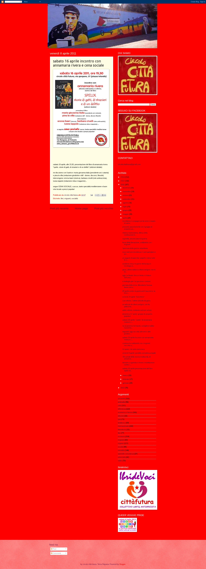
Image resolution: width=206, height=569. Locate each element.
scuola (120, 447)
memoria (121, 436)
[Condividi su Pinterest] (105, 195)
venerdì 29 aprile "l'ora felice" (133, 297)
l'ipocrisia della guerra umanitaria (135, 248)
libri (62, 198)
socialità (75, 198)
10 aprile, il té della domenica (133, 349)
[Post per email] (91, 195)
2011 (123, 185)
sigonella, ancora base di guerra (134, 239)
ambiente (121, 399)
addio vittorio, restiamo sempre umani (137, 310)
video (120, 461)
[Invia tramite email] (96, 195)
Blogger (122, 564)
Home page (81, 208)
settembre (127, 199)
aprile (125, 218)
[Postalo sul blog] (98, 195)
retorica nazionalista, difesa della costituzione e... (134, 234)
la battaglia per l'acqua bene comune (136, 281)
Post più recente (59, 208)
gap (119, 419)
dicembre (127, 188)
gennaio (126, 383)
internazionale (123, 426)
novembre (127, 191)
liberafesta (122, 430)
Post (54, 549)
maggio (126, 214)
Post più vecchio (103, 208)
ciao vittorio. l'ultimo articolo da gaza (136, 301)
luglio (125, 207)
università (121, 457)
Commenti (56, 553)
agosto (126, 203)
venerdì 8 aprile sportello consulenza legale (139, 353)
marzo (125, 375)
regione (121, 443)
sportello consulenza (126, 454)
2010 (123, 388)
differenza (122, 409)
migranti (67, 198)
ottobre (126, 195)
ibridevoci (121, 423)
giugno (125, 210)
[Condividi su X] (100, 195)
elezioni (121, 416)
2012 (123, 181)
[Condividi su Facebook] (103, 195)
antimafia (121, 402)
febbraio (126, 379)
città (119, 405)
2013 (123, 177)
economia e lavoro (125, 412)
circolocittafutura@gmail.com (129, 164)
